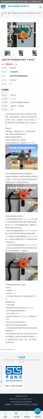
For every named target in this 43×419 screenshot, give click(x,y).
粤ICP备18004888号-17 (27, 399)
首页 (9, 13)
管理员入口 (28, 404)
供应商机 (14, 13)
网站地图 (35, 404)
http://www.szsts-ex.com (8, 349)
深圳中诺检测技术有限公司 (18, 402)
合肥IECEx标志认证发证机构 (11, 386)
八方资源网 (15, 404)
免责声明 (22, 404)
